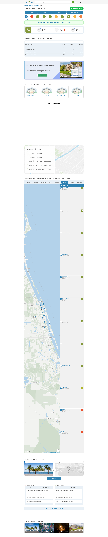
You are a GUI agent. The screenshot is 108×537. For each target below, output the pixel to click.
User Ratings (79, 182)
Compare (54, 478)
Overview (31, 12)
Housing (64, 182)
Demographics (58, 12)
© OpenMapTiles (55, 452)
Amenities (36, 182)
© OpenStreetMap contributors (49, 452)
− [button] (58, 451)
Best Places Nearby (75, 12)
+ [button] (58, 449)
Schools (72, 182)
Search (25, 5)
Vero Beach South (35, 5)
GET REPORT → (42, 75)
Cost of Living (43, 182)
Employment (57, 182)
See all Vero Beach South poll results (54, 508)
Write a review (27, 505)
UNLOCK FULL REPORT (77, 8)
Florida (29, 5)
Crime (50, 182)
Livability (76, 2)
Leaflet (59, 452)
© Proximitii (43, 452)
